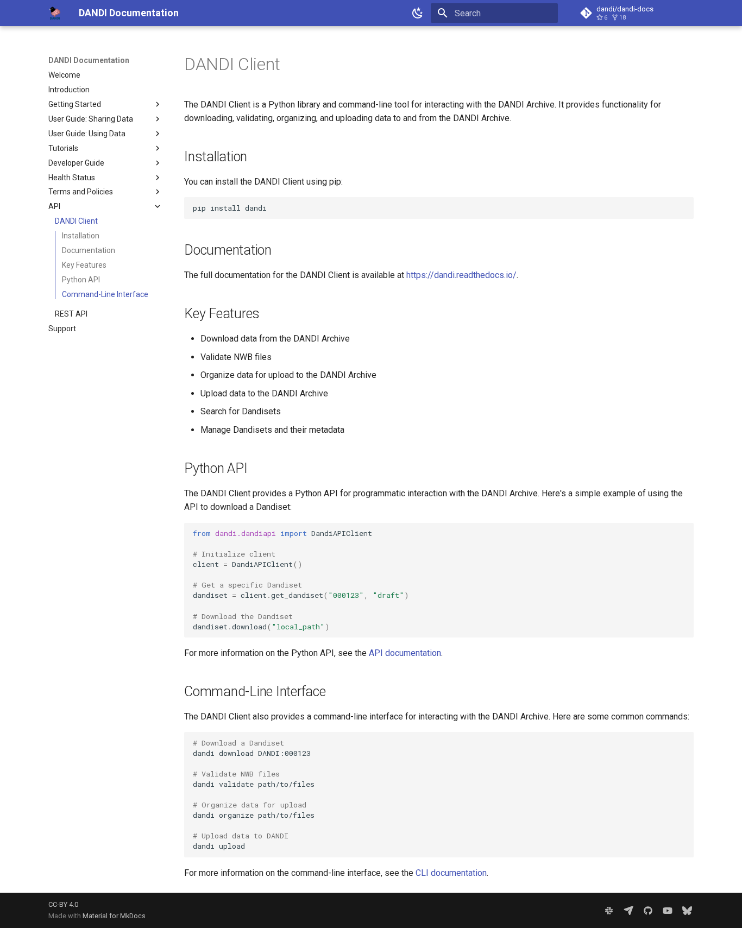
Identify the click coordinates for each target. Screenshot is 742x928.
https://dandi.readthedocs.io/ (461, 275)
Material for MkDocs (114, 916)
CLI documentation (451, 873)
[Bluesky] (687, 910)
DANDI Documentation (88, 60)
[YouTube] (667, 910)
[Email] (628, 910)
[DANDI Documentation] (55, 13)
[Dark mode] (418, 13)
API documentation (405, 653)
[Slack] (609, 910)
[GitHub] (648, 910)
